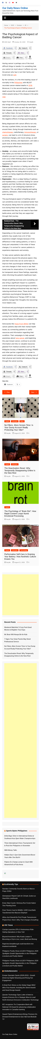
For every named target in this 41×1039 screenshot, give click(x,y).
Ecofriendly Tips (11, 884)
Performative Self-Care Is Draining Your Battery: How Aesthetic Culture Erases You (20, 556)
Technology (23, 550)
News (22, 421)
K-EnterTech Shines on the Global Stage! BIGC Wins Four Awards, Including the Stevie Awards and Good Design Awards (19, 987)
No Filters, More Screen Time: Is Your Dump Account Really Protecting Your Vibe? (18, 427)
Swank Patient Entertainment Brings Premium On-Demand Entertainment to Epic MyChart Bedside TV (20, 1016)
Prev (8, 392)
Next (32, 392)
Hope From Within (21, 324)
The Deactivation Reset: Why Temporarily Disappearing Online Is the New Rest (19, 470)
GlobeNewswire (11, 971)
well (14, 75)
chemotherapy (7, 132)
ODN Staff (7, 42)
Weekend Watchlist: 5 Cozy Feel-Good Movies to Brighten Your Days (18, 628)
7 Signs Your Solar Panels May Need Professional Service (17, 640)
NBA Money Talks (10, 850)
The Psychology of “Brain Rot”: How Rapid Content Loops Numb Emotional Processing (20, 513)
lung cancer (20, 338)
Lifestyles (15, 421)
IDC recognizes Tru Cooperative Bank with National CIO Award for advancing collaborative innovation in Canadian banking (19, 1007)
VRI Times (8, 925)
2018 (30, 85)
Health (31, 42)
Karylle (8, 433)
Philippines (18, 82)
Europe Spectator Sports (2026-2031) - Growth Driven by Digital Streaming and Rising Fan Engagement (18, 978)
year (3, 97)
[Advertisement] (20, 594)
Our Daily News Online (15, 8)
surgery (5, 135)
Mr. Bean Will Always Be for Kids (15, 634)
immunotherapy (30, 132)
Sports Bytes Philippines (16, 831)
